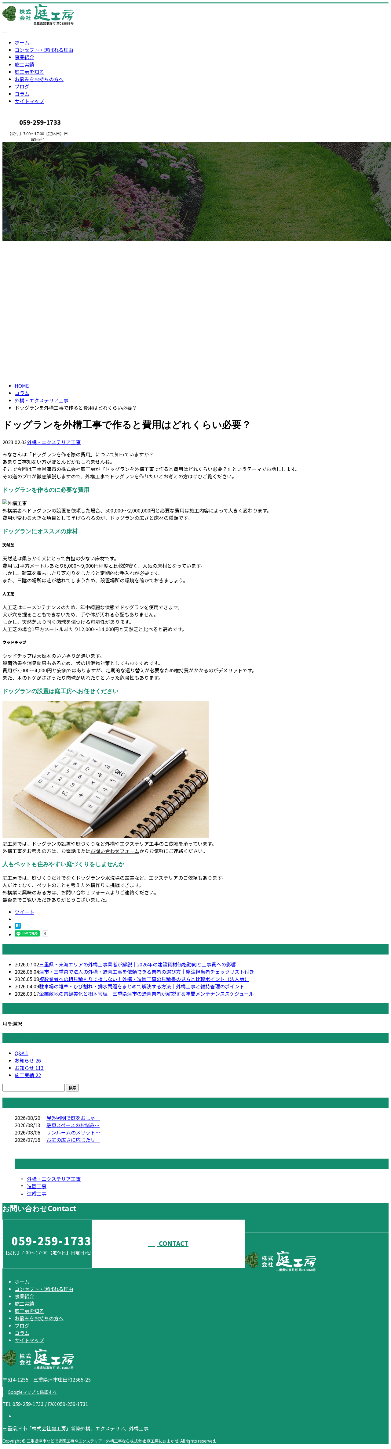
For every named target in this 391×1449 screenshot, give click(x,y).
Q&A (21, 1053)
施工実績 (24, 64)
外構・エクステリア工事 (41, 400)
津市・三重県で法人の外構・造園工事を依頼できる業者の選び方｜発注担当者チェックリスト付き (146, 971)
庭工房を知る (29, 71)
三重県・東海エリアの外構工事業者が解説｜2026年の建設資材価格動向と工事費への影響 (137, 964)
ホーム (22, 42)
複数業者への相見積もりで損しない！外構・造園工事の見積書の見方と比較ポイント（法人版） (144, 979)
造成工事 (36, 1193)
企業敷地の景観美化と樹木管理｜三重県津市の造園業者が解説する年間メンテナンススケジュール (146, 993)
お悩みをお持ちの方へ (39, 79)
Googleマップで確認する (32, 1392)
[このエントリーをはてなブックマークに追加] (18, 926)
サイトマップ (29, 101)
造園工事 (36, 1186)
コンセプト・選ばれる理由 (44, 49)
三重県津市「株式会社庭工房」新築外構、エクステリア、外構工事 (75, 1428)
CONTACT (23, 145)
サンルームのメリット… (73, 1132)
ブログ (22, 86)
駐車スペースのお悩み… (73, 1125)
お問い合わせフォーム (114, 850)
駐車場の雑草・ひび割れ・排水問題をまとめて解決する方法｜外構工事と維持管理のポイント (141, 986)
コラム (22, 93)
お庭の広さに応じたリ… (73, 1139)
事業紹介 (24, 57)
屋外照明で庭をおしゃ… (73, 1117)
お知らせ (28, 1060)
